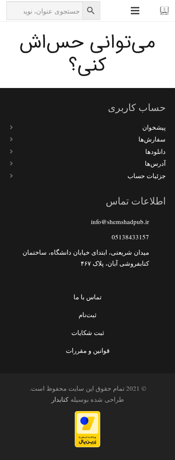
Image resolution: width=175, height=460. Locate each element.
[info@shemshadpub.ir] (157, 221)
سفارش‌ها (152, 139)
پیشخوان (154, 127)
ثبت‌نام (87, 314)
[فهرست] (135, 10)
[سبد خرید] (117, 10)
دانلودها (155, 151)
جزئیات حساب (146, 175)
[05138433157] (157, 237)
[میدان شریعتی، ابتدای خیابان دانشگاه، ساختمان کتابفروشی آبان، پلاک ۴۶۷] (157, 257)
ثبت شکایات (87, 332)
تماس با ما (87, 296)
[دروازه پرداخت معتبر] (87, 444)
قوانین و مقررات (88, 350)
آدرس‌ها (155, 163)
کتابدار (59, 399)
